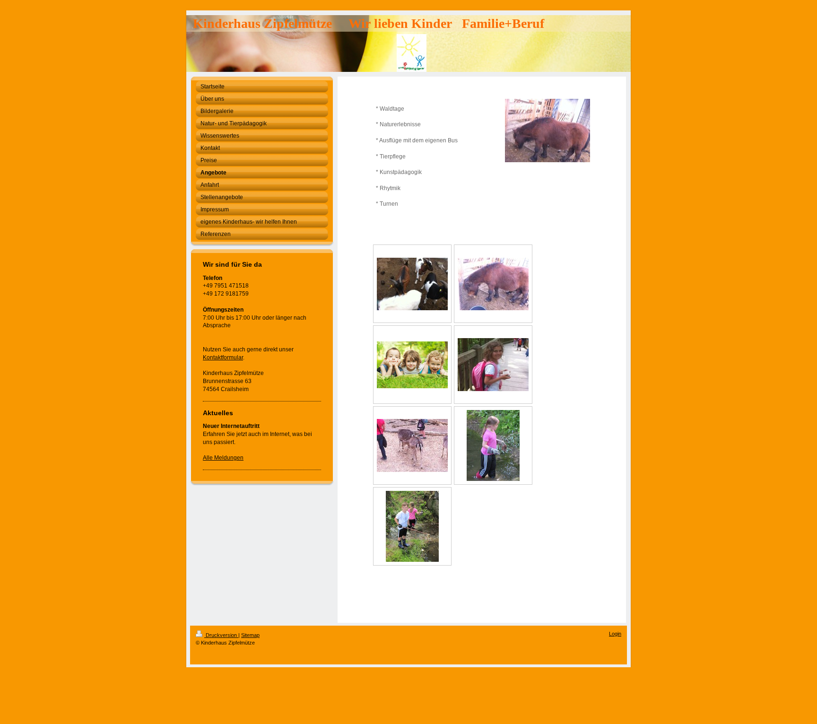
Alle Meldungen (223, 457)
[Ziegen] (412, 284)
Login (615, 634)
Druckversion (221, 635)
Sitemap (250, 635)
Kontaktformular (223, 357)
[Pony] (493, 284)
